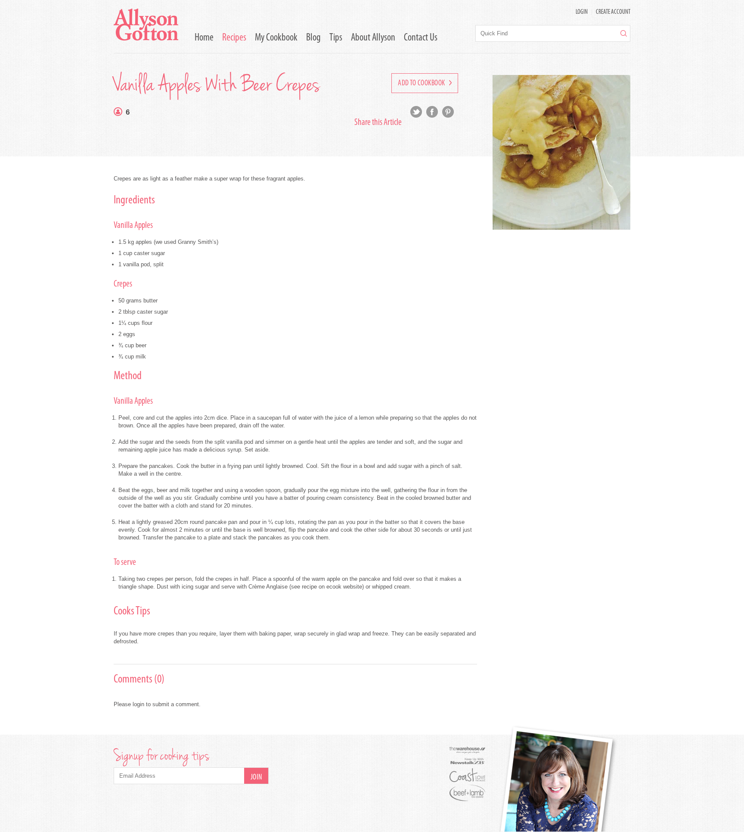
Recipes (234, 38)
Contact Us (420, 38)
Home (204, 38)
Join (256, 778)
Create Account (613, 12)
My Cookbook (276, 38)
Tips (335, 38)
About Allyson (373, 38)
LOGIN (582, 12)
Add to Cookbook (422, 83)
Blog (313, 38)
